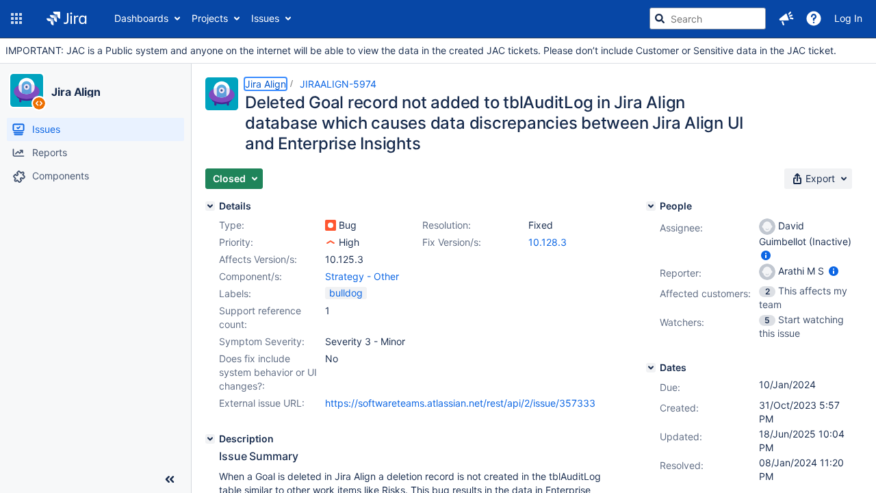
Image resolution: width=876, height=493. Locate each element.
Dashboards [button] (141, 18)
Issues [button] (265, 18)
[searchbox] (707, 18)
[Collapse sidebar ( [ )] (169, 479)
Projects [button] (210, 18)
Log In (848, 18)
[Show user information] (765, 255)
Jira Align (76, 91)
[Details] (210, 206)
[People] (651, 206)
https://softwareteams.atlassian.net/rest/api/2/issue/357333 (460, 403)
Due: (670, 387)
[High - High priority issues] (330, 242)
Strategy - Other (362, 276)
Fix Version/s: (451, 242)
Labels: (235, 293)
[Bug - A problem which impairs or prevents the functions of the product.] (330, 225)
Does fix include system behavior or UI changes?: (268, 372)
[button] (16, 18)
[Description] (210, 439)
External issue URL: (262, 403)
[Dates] (651, 367)
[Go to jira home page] (67, 18)
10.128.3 (547, 242)
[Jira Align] (26, 90)
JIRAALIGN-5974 (338, 84)
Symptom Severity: (262, 341)
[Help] (814, 18)
